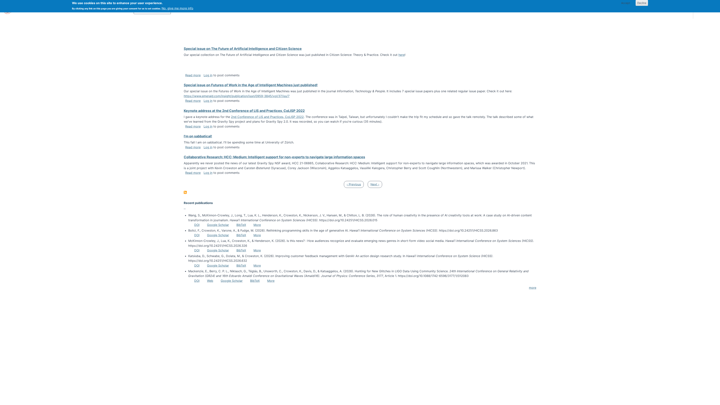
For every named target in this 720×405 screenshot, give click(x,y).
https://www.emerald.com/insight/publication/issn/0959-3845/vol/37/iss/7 (237, 96)
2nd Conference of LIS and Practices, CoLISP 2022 (267, 117)
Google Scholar (218, 225)
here (401, 55)
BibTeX (241, 225)
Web (210, 281)
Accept (625, 2)
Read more (193, 75)
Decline (641, 2)
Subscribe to (185, 192)
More (257, 225)
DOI (197, 225)
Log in (208, 75)
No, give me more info (177, 8)
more (532, 288)
